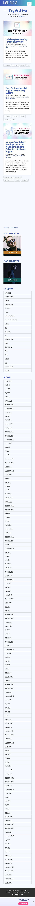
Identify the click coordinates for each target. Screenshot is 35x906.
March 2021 (8, 564)
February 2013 (8, 859)
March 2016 (8, 719)
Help (21, 46)
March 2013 (8, 855)
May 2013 (7, 847)
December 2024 (9, 432)
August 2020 (8, 583)
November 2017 (9, 641)
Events (6, 312)
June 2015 (7, 754)
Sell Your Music (11, 890)
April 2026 (7, 397)
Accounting (10, 46)
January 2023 (8, 502)
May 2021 (7, 556)
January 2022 (8, 533)
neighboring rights (9, 180)
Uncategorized (9, 366)
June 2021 (7, 552)
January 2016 (8, 727)
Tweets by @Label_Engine (10, 227)
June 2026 (7, 389)
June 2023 (7, 482)
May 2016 (7, 711)
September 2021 (9, 548)
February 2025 (8, 424)
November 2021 (9, 540)
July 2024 (7, 447)
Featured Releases (10, 316)
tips (28, 65)
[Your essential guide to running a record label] (10, 2)
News (25, 46)
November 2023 (9, 463)
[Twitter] (15, 895)
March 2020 (8, 591)
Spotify (7, 359)
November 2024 (9, 435)
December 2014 (9, 777)
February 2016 (8, 723)
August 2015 (8, 746)
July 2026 (7, 385)
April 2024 (7, 455)
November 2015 (9, 735)
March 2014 (8, 812)
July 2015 (7, 750)
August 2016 (8, 700)
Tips (8, 47)
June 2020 (7, 587)
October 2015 (8, 739)
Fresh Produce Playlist (11, 320)
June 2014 (7, 801)
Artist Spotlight (9, 304)
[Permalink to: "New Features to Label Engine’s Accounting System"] (17, 77)
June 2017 (7, 661)
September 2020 (9, 579)
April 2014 (7, 809)
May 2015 (7, 758)
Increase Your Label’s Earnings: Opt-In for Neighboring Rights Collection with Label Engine (15, 147)
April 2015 (7, 762)
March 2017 (8, 673)
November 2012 (9, 871)
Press (6, 355)
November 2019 (9, 599)
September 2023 (9, 470)
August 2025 (8, 412)
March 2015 (8, 766)
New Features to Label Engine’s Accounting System (16, 90)
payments (22, 65)
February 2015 (8, 770)
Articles (7, 300)
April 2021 (7, 560)
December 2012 (9, 867)
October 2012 (8, 875)
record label (24, 180)
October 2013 (8, 832)
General (16, 46)
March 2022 (8, 525)
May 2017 (7, 665)
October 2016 (8, 692)
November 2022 (9, 509)
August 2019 (8, 603)
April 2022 (7, 521)
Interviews (7, 331)
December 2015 (9, 731)
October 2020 (8, 575)
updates (13, 119)
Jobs (6, 335)
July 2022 (7, 513)
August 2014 (8, 793)
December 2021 (9, 536)
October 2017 (8, 645)
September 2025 (9, 408)
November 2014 (9, 781)
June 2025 (7, 416)
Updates (13, 98)
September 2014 (9, 789)
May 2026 (7, 393)
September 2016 (9, 696)
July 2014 (7, 797)
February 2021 (8, 568)
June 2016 (7, 707)
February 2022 (8, 529)
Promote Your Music (22, 890)
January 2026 (8, 400)
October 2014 (8, 785)
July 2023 (7, 478)
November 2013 (9, 828)
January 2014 (8, 820)
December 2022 (9, 505)
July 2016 (7, 704)
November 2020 (9, 571)
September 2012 (9, 879)
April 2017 (7, 669)
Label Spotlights (9, 339)
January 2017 (8, 680)
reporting (7, 119)
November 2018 (9, 618)
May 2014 (7, 805)
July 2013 (7, 840)
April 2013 (7, 851)
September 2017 (9, 649)
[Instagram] (19, 895)
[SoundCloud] (22, 895)
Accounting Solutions (12, 892)
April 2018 (7, 634)
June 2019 (7, 610)
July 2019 (7, 606)
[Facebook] (12, 895)
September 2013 (9, 836)
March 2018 (8, 638)
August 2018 (8, 626)
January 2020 (8, 595)
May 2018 (7, 630)
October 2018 (8, 622)
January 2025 (8, 428)
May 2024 (7, 451)
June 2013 (7, 844)
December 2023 (9, 459)
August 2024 (8, 443)
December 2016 (9, 684)
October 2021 (8, 544)
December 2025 (9, 404)
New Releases (8, 347)
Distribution (8, 308)
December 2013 (9, 824)
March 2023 (8, 494)
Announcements (18, 97)
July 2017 (7, 657)
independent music (8, 177)
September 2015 (9, 742)
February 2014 (8, 816)
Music (6, 343)
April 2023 (7, 490)
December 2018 (9, 614)
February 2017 (8, 676)
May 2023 (7, 486)
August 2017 (8, 653)
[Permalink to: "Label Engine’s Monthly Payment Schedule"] (17, 28)
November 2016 (9, 688)
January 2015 (8, 774)
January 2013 (8, 863)
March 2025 (8, 420)
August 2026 (8, 381)
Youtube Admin (24, 892)
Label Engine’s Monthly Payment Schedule (16, 40)
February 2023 (8, 498)
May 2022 (7, 517)
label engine (15, 65)
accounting (7, 65)
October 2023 (8, 467)
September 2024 (9, 439)
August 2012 (8, 882)
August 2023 (8, 474)
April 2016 (7, 715)
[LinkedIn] (17, 895)
